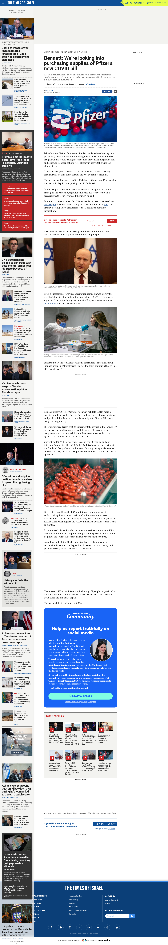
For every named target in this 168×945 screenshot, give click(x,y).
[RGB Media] (85, 940)
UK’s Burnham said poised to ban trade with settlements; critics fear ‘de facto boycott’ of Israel (16, 265)
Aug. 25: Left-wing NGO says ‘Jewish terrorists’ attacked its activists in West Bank (23, 332)
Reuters (18, 304)
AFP (17, 107)
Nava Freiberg (20, 90)
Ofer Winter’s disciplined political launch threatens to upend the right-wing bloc (17, 481)
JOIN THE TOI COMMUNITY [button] (105, 824)
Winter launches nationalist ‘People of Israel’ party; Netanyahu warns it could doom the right (89, 739)
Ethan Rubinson (7, 169)
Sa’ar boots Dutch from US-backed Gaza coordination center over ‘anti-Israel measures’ (22, 116)
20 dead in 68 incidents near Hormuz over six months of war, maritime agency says (21, 716)
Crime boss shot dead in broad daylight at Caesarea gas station (104, 738)
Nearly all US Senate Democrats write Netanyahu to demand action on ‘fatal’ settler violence (22, 296)
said (106, 204)
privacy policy (73, 900)
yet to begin (50, 204)
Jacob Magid (7, 63)
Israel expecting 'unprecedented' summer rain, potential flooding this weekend (17, 203)
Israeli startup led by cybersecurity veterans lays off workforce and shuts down (104, 766)
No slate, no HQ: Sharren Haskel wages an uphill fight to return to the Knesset (20, 521)
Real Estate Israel (39, 910)
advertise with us (74, 907)
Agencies (19, 321)
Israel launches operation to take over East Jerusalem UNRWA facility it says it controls (15, 889)
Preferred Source (90, 84)
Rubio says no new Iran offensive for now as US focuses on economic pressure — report (16, 638)
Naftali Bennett (67, 813)
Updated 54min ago (16, 153)
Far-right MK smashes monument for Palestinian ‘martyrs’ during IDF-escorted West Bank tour (72, 768)
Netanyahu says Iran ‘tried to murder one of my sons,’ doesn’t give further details (88, 766)
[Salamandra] (104, 940)
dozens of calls (51, 303)
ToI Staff (49, 90)
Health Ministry (101, 813)
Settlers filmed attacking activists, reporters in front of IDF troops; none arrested (22, 313)
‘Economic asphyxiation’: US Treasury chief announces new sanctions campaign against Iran (23, 698)
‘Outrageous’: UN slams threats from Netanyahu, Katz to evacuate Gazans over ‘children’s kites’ (23, 100)
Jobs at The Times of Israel (78, 910)
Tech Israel (36, 907)
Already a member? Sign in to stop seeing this (80, 702)
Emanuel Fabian (19, 92)
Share (108, 91)
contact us (72, 914)
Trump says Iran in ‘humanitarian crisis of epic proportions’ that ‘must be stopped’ (22, 666)
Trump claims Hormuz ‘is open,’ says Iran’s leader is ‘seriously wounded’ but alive (17, 161)
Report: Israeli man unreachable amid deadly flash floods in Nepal (16, 227)
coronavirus (82, 813)
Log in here (111, 828)
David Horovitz (17, 575)
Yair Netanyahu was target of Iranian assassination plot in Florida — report (14, 388)
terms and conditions (76, 896)
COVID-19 (91, 813)
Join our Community (134, 3)
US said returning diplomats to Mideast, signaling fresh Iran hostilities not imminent (22, 682)
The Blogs (36, 914)
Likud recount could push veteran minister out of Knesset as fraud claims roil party (22, 820)
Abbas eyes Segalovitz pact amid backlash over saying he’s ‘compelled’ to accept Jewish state (16, 790)
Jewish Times (37, 900)
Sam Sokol (19, 513)
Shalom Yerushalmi (16, 471)
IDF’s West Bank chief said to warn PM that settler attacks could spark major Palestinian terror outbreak (22, 349)
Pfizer (75, 813)
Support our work (80, 696)
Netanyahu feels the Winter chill (16, 582)
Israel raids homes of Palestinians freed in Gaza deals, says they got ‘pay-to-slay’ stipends (17, 860)
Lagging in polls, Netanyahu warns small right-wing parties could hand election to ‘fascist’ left (22, 537)
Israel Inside (56, 813)
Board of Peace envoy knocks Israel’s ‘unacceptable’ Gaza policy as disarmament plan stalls (15, 53)
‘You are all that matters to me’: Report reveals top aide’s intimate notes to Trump (55, 766)
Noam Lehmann (20, 320)
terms (109, 225)
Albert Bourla (112, 813)
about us (72, 903)
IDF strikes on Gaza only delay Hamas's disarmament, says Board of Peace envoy (17, 215)
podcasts (35, 918)
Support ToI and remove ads (156, 3)
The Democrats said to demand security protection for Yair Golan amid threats (16, 190)
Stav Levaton (20, 357)
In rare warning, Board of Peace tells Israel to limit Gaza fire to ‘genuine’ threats (23, 83)
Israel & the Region (39, 896)
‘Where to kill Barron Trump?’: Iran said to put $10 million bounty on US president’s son (56, 738)
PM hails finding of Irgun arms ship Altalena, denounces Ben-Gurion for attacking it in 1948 (72, 739)
